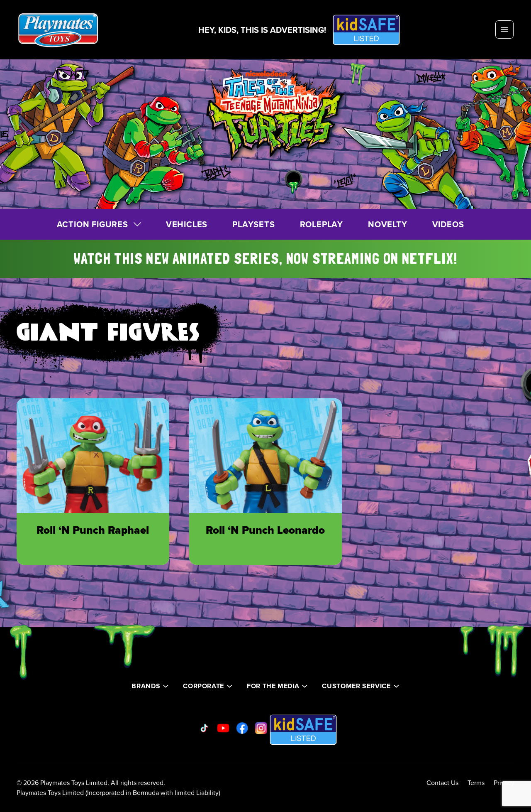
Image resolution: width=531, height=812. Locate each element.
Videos (448, 224)
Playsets (253, 224)
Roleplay (321, 224)
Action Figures (92, 224)
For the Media (273, 686)
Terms (476, 782)
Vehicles (186, 224)
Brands (146, 686)
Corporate (203, 686)
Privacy (504, 782)
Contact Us (442, 782)
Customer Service (356, 686)
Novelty (387, 224)
